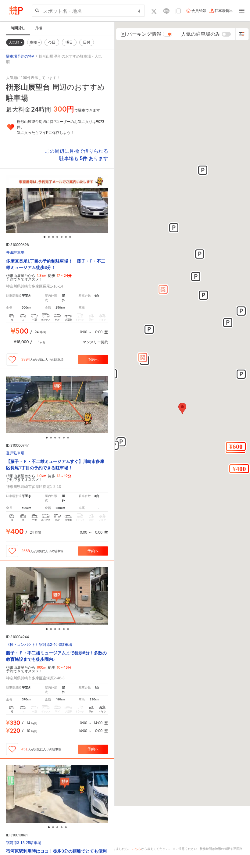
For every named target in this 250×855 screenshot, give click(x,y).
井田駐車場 (15, 253)
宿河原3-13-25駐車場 (23, 843)
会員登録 (198, 11)
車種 (34, 42)
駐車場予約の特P (20, 56)
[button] (236, 446)
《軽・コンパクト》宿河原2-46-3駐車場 (39, 645)
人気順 (14, 42)
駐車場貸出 (224, 11)
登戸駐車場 (15, 453)
